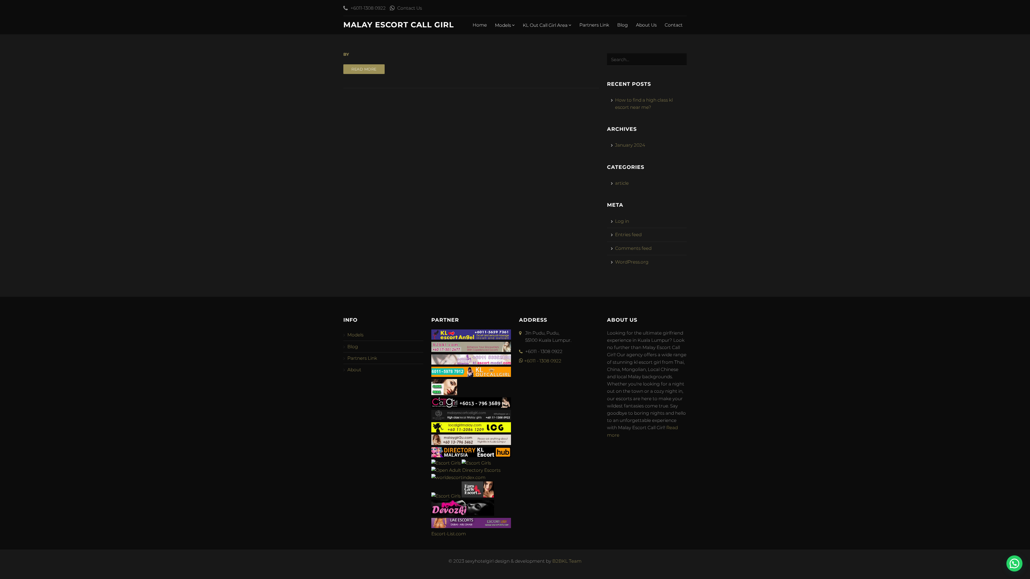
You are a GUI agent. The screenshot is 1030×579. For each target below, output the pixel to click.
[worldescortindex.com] (458, 477)
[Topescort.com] (446, 496)
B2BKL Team (567, 561)
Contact (674, 25)
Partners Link (594, 25)
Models (503, 25)
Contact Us (409, 8)
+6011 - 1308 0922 (542, 360)
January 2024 (630, 145)
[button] (1014, 563)
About (354, 369)
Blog (622, 25)
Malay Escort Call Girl (398, 24)
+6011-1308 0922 (368, 8)
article (622, 183)
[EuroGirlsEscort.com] (478, 496)
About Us (646, 25)
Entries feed (628, 234)
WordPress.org (632, 262)
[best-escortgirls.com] (444, 393)
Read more (364, 69)
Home (480, 25)
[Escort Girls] (446, 463)
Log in (622, 221)
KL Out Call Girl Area (546, 25)
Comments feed (633, 248)
